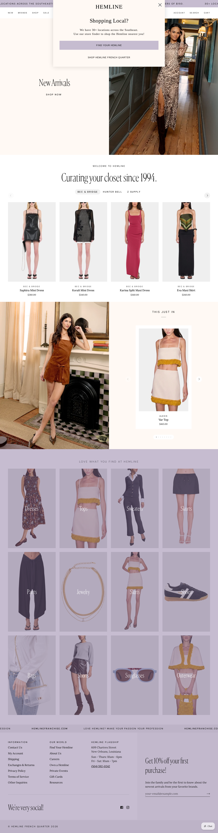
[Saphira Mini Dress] (32, 242)
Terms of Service (18, 776)
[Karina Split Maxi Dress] (135, 242)
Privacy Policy (17, 771)
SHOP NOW (54, 94)
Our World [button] (58, 742)
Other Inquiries (17, 782)
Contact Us (15, 747)
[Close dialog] (160, 4)
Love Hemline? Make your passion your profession (99, 728)
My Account (15, 753)
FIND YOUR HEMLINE (109, 45)
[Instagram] (127, 807)
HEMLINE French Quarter (30, 826)
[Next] (207, 195)
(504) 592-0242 (100, 766)
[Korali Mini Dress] (83, 242)
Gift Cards (56, 776)
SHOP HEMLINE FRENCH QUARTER (109, 57)
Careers (54, 759)
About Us (55, 753)
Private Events (59, 771)
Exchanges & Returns (21, 765)
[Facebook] (121, 807)
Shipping (13, 759)
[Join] (206, 793)
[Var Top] (163, 370)
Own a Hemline (59, 765)
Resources (56, 782)
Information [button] (18, 742)
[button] (23, 12)
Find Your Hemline (61, 747)
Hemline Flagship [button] (105, 742)
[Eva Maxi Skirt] (186, 242)
